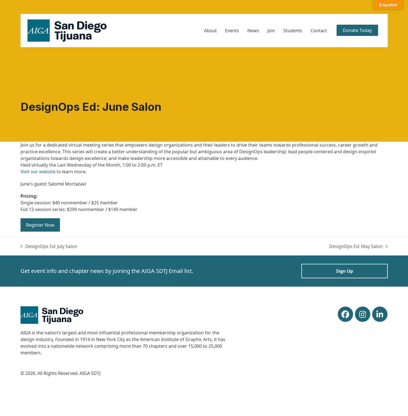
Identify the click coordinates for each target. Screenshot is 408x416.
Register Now (40, 225)
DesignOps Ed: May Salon (356, 246)
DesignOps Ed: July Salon (49, 246)
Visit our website (38, 172)
